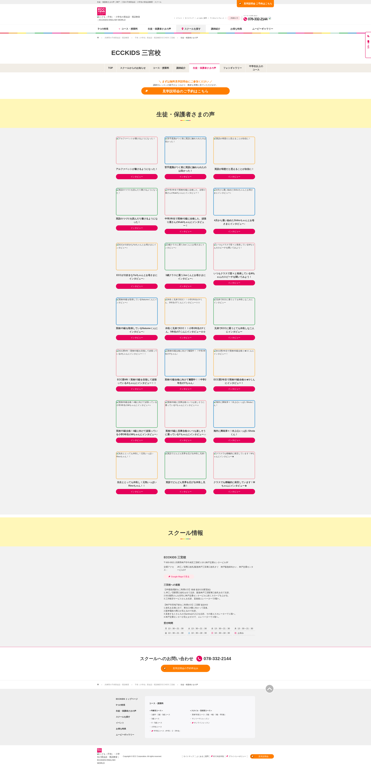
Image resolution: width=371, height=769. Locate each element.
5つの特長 (103, 29)
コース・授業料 (129, 29)
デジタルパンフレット (217, 18)
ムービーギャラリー (262, 29)
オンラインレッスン (202, 723)
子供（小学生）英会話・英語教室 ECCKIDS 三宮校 (155, 38)
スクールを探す (192, 29)
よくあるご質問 (202, 18)
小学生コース (156, 727)
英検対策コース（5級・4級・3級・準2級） (209, 715)
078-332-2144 (257, 19)
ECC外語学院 (218, 756)
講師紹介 (215, 29)
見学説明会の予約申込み (185, 668)
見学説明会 (263, 756)
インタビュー (137, 176)
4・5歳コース (156, 723)
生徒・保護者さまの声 (159, 29)
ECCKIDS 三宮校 (136, 52)
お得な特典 (236, 29)
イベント (179, 18)
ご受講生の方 (234, 18)
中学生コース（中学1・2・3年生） (167, 731)
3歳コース (155, 719)
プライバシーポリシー (237, 756)
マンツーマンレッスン (200, 719)
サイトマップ (189, 18)
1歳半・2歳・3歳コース (160, 715)
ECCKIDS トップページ (127, 699)
